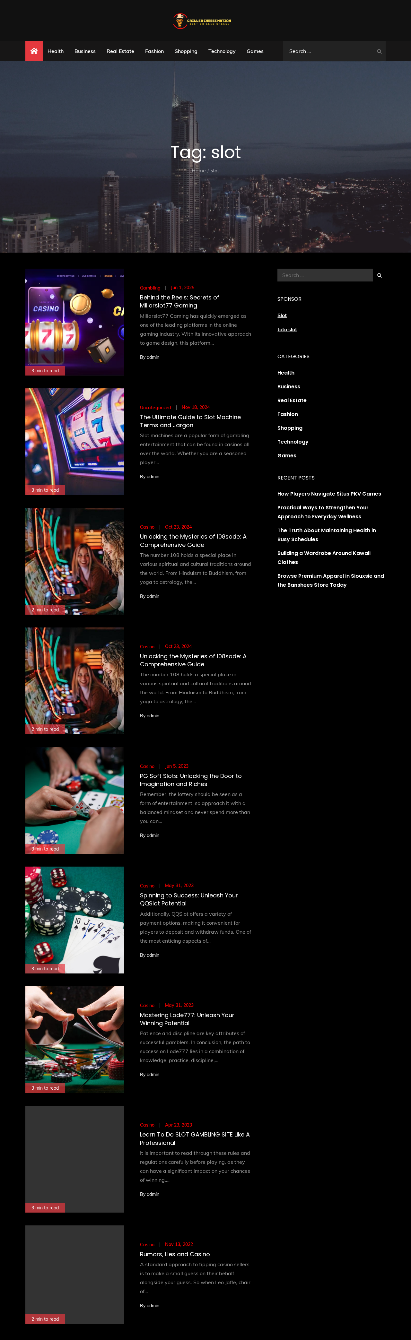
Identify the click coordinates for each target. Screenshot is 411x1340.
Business (85, 51)
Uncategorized (155, 408)
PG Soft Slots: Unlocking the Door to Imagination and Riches (191, 780)
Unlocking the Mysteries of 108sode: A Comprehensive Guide (193, 540)
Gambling (150, 288)
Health (56, 51)
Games (255, 51)
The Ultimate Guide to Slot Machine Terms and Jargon (190, 421)
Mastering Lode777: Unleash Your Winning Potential (187, 1019)
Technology (222, 51)
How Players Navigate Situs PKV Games (329, 493)
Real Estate (120, 51)
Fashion (154, 51)
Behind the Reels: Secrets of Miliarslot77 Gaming (179, 301)
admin (153, 357)
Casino (147, 527)
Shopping (186, 51)
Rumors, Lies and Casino (175, 1254)
